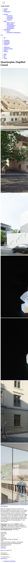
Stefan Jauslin (10, 24)
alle (4, 37)
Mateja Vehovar (11, 22)
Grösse (5, 58)
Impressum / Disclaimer (9, 561)
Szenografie (10, 18)
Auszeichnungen (11, 25)
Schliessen (3, 547)
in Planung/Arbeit (8, 48)
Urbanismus (10, 17)
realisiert (6, 51)
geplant (5, 50)
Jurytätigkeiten (10, 27)
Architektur (9, 15)
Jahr (5, 55)
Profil (5, 10)
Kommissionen (10, 28)
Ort (4, 57)
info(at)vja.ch (4, 558)
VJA (2, 35)
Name (5, 54)
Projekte (6, 8)
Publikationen (7, 11)
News (8, 31)
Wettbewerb (7, 47)
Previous (5, 506)
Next (2, 506)
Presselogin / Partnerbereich (13, 32)
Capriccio (9, 20)
